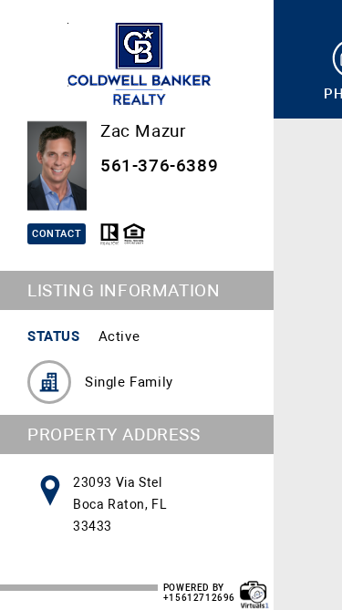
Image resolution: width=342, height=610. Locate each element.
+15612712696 (199, 598)
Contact (56, 234)
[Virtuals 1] (254, 585)
